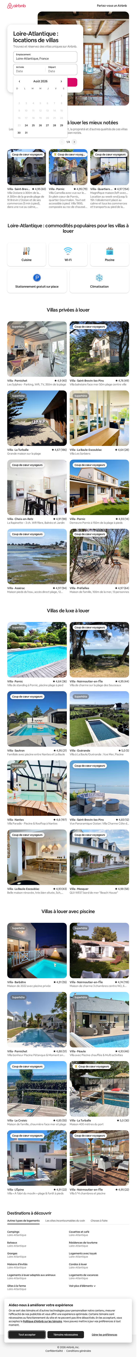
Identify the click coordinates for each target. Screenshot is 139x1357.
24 (26, 125)
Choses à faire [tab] (99, 1220)
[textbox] (29, 71)
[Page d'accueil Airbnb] (16, 5)
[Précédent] (62, 142)
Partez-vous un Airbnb (112, 6)
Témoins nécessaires (65, 1334)
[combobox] (45, 58)
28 (54, 125)
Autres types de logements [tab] (23, 1220)
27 (47, 125)
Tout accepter (26, 1334)
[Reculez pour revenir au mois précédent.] (19, 81)
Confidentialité (54, 1350)
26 (40, 125)
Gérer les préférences (104, 1334)
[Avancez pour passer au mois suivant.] (61, 81)
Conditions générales (78, 1350)
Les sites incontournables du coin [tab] (65, 1220)
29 (61, 125)
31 (26, 132)
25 (33, 125)
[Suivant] (74, 142)
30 (19, 132)
